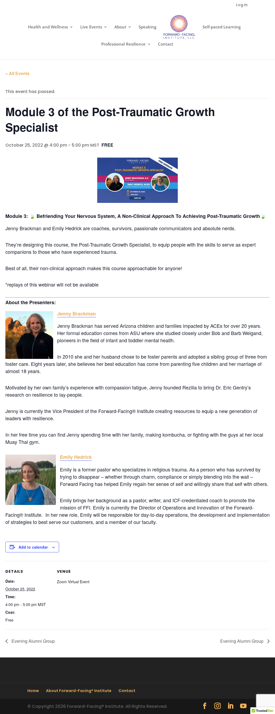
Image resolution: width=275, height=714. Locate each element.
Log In (242, 5)
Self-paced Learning (221, 27)
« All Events (17, 73)
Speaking (147, 27)
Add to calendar (33, 547)
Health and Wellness (48, 27)
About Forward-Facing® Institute (78, 690)
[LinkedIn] (230, 706)
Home (33, 690)
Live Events (91, 27)
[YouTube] (243, 706)
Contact (165, 44)
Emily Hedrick (76, 456)
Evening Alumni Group (32, 641)
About (120, 27)
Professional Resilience (123, 44)
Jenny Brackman (76, 313)
